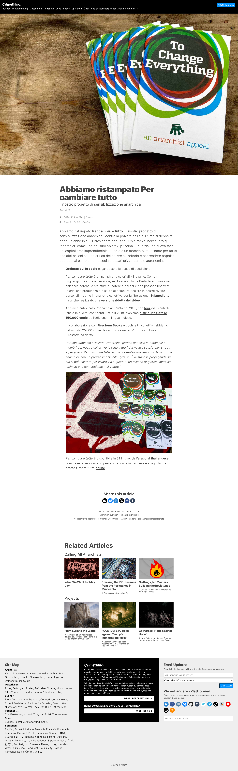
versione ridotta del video (120, 300)
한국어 (8, 744)
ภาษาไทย (63, 744)
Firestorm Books (110, 325)
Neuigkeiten (37, 677)
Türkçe (19, 740)
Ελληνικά (42, 733)
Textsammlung (20, 8)
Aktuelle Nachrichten (50, 673)
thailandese (159, 458)
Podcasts (49, 8)
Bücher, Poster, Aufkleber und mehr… (26, 721)
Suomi (52, 733)
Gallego (58, 748)
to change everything (129, 515)
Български (11, 736)
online (100, 468)
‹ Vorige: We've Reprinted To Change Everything (95, 519)
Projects (89, 217)
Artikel (9, 669)
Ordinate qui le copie (81, 269)
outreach (114, 515)
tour (147, 308)
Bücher (6, 8)
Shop (58, 8)
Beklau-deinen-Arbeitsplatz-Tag (43, 692)
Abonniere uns (226, 5)
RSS (15, 670)
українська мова (15, 748)
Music (60, 688)
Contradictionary (50, 699)
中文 (21, 736)
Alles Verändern (14, 692)
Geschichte (11, 677)
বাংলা (27, 744)
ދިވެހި (50, 748)
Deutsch (67, 222)
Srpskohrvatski (56, 740)
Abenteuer (19, 673)
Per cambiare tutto (107, 231)
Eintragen (226, 686)
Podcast (10, 710)
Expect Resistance (16, 703)
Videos (51, 688)
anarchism (104, 515)
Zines (8, 688)
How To (24, 677)
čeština (51, 736)
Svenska (35, 744)
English (77, 222)
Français (51, 729)
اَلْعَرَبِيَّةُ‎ (69, 740)
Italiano (29, 729)
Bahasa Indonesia (35, 736)
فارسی (28, 740)
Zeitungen (19, 688)
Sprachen (77, 8)
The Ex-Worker (13, 714)
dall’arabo (139, 458)
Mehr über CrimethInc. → (138, 698)
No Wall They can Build (37, 714)
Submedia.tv (159, 295)
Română (18, 744)
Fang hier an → (144, 711)
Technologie (52, 677)
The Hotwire (59, 714)
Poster (29, 688)
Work (64, 699)
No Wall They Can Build (37, 706)
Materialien (36, 8)
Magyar (9, 740)
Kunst (8, 673)
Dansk (44, 744)
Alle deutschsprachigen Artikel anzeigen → (114, 8)
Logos (68, 688)
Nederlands (39, 740)
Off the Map (59, 706)
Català (43, 748)
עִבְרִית (53, 744)
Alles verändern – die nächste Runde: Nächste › (143, 519)
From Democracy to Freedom (22, 699)
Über (86, 8)
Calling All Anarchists (73, 217)
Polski (31, 733)
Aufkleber (40, 688)
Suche (66, 8)
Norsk (20, 751)
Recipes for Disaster (39, 703)
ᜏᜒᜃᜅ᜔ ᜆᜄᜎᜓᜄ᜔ (33, 751)
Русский (22, 733)
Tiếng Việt (32, 748)
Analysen (31, 673)
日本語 (61, 733)
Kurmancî (10, 751)
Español (86, 222)
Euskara (61, 736)
